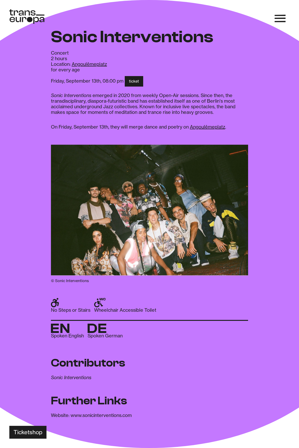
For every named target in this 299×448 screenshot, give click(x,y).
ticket (134, 81)
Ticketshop (28, 432)
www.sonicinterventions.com (101, 415)
